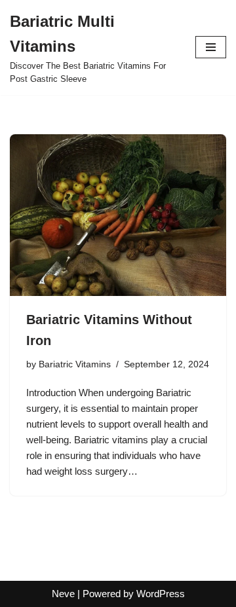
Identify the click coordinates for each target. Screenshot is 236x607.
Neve (63, 593)
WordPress (160, 593)
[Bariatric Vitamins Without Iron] (118, 215)
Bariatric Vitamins (75, 364)
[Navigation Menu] (210, 47)
